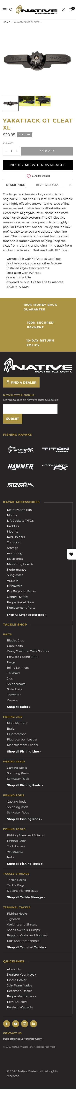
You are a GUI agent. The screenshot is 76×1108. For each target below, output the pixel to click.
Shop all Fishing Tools (23, 864)
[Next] (64, 60)
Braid (11, 728)
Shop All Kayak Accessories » (26, 614)
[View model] (20, 450)
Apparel (13, 580)
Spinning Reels (18, 773)
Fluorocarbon (17, 734)
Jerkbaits (13, 673)
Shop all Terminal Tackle (25, 947)
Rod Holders (16, 537)
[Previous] (12, 60)
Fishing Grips (16, 841)
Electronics (15, 559)
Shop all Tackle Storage (25, 897)
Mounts (12, 531)
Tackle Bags (15, 885)
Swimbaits (14, 689)
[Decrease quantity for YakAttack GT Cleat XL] (6, 151)
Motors (12, 515)
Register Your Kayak (21, 974)
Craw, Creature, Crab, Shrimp (28, 651)
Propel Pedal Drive (20, 602)
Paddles (13, 526)
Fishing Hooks (17, 913)
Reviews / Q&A (47, 185)
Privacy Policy (17, 1002)
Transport (14, 542)
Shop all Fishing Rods (23, 819)
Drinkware (14, 586)
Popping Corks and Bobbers (27, 935)
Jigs (10, 678)
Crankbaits (15, 646)
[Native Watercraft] (38, 365)
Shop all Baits (17, 707)
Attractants (15, 851)
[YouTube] (15, 1023)
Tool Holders (16, 846)
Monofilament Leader (22, 745)
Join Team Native (19, 985)
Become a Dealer (19, 991)
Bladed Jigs (15, 640)
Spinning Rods (17, 807)
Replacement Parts (21, 607)
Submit (12, 419)
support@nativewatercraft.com (22, 1038)
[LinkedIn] (33, 1023)
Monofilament (17, 723)
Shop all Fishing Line (23, 751)
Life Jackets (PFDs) (20, 520)
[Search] (11, 9)
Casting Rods (16, 801)
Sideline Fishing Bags (22, 890)
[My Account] (64, 9)
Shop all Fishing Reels (24, 785)
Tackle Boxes (16, 880)
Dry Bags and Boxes (21, 591)
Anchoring (14, 553)
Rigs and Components (23, 941)
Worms (12, 700)
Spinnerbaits (16, 684)
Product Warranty (20, 1007)
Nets (10, 857)
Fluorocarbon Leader (22, 739)
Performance (16, 569)
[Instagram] (24, 1023)
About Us (13, 969)
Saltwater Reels (18, 778)
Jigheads (13, 919)
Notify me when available (38, 165)
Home (6, 22)
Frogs (11, 662)
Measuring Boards (20, 564)
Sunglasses (15, 575)
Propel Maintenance (21, 996)
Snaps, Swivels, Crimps (23, 930)
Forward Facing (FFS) (22, 657)
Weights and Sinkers (22, 924)
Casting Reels (17, 768)
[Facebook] (6, 1023)
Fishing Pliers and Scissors (26, 835)
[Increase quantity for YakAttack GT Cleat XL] (17, 151)
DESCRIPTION (16, 185)
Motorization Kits (19, 510)
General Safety (17, 597)
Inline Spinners (18, 667)
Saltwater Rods (18, 812)
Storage (12, 548)
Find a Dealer (23, 382)
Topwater (14, 695)
